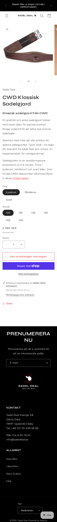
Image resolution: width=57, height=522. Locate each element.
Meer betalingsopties (28, 274)
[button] (6, 15)
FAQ (8, 481)
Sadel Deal (23, 520)
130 (33, 212)
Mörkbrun (30, 192)
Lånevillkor (12, 466)
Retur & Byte (13, 473)
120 (8, 212)
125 (21, 212)
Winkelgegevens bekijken (20, 294)
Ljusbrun (11, 192)
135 (46, 212)
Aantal (6, 238)
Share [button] (9, 303)
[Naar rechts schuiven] (35, 81)
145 (21, 220)
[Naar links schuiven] (21, 81)
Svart (9, 199)
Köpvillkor (12, 459)
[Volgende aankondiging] (51, 5)
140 (8, 220)
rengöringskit (20, 178)
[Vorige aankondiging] (6, 5)
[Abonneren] (47, 363)
